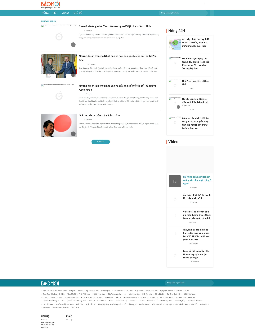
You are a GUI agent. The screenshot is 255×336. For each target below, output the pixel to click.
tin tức (141, 301)
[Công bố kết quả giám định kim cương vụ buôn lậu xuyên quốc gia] (175, 255)
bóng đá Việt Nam (181, 304)
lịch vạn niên (147, 294)
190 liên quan (193, 243)
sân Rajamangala (114, 294)
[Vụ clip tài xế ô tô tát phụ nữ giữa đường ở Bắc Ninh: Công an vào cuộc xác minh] (175, 216)
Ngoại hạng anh (72, 297)
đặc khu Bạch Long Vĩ (51, 301)
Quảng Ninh (204, 304)
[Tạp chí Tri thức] (81, 31)
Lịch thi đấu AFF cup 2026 (76, 301)
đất (63, 301)
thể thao (46, 308)
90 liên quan (195, 261)
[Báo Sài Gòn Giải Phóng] (186, 202)
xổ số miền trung (189, 294)
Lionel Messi (101, 301)
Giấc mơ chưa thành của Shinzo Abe (99, 115)
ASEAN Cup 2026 (166, 301)
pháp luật (168, 304)
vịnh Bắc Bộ (71, 294)
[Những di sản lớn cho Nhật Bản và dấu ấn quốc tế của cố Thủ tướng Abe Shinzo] (59, 96)
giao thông (109, 297)
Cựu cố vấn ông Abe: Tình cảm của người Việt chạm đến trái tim (115, 26)
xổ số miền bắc (151, 291)
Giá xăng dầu (106, 291)
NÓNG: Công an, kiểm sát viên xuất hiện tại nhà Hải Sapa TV (195, 102)
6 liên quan (88, 30)
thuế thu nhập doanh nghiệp (53, 294)
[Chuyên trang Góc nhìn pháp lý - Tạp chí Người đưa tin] (184, 132)
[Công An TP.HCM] (185, 244)
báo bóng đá (144, 297)
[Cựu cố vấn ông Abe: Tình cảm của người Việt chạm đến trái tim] (59, 36)
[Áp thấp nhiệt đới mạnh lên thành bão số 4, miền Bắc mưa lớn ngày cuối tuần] (175, 44)
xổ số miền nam (99, 294)
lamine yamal (144, 304)
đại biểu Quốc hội (173, 294)
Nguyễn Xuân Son (166, 291)
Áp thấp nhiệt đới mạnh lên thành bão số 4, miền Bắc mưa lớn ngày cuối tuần (196, 42)
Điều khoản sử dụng (47, 322)
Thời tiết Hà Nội (121, 301)
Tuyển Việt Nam (84, 294)
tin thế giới (169, 297)
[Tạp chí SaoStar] (185, 88)
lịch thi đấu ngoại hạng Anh (53, 297)
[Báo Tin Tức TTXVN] (81, 94)
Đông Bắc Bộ (159, 294)
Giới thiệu (44, 320)
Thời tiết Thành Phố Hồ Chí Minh (55, 291)
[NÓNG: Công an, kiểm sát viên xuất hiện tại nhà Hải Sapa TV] (175, 103)
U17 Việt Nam (189, 297)
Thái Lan (179, 291)
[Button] (212, 13)
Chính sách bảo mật (47, 325)
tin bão (179, 297)
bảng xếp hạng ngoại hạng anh (109, 304)
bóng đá (72, 291)
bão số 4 (133, 301)
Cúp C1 (80, 291)
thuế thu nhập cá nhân (64, 304)
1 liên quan (193, 187)
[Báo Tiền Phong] (185, 110)
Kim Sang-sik (118, 291)
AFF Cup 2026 (157, 297)
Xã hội (186, 291)
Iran (125, 294)
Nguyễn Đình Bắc (92, 291)
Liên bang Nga (134, 294)
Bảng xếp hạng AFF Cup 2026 (91, 297)
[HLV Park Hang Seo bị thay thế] (175, 85)
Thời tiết (194, 304)
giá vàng (129, 291)
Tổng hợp (69, 320)
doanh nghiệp (180, 301)
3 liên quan (192, 222)
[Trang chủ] (50, 5)
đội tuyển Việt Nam (195, 301)
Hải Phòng (80, 304)
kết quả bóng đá (130, 304)
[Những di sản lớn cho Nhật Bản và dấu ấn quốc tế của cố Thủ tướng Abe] (59, 66)
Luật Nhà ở (139, 291)
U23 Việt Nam (48, 304)
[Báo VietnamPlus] (82, 64)
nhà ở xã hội (157, 304)
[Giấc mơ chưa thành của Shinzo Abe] (59, 125)
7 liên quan (194, 202)
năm (111, 301)
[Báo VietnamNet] (184, 72)
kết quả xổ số (152, 301)
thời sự (92, 301)
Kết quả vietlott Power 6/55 (126, 297)
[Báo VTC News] (185, 50)
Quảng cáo (44, 327)
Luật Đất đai (90, 304)
